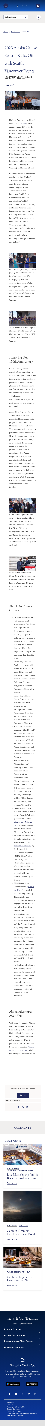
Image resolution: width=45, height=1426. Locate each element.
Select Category (11, 17)
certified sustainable (22, 846)
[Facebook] (19, 1107)
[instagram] (35, 1394)
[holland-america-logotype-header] (22, 6)
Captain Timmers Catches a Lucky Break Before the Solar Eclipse (22, 1232)
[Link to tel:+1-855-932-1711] (38, 6)
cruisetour (23, 1050)
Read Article (12, 1183)
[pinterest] (29, 1394)
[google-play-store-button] (13, 1383)
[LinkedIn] (27, 1107)
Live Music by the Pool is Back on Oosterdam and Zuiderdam (22, 1176)
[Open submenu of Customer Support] (40, 1350)
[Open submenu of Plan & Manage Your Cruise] (40, 1344)
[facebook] (9, 1394)
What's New (15, 32)
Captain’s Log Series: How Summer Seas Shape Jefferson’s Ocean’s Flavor (22, 1278)
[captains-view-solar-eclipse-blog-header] (22, 1192)
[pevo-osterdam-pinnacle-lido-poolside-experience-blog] (22, 1145)
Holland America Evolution (20, 1170)
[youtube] (16, 1394)
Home (5, 32)
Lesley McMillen (24, 77)
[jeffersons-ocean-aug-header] (22, 1248)
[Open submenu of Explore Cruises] (40, 1332)
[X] (23, 1107)
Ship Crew (23, 1226)
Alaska (9, 85)
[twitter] (22, 1394)
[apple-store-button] (32, 1383)
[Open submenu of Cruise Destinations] (40, 1338)
